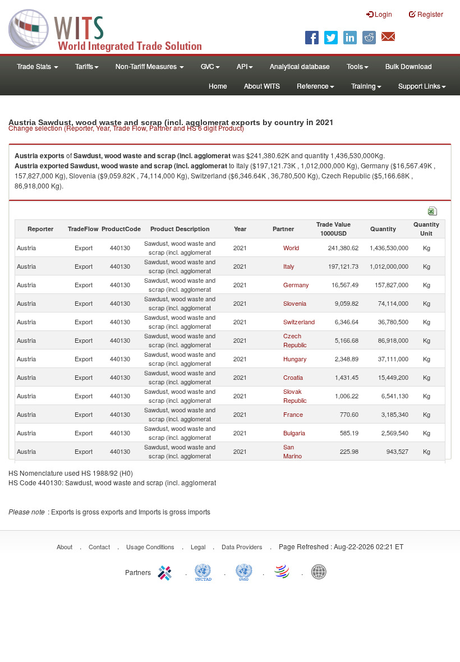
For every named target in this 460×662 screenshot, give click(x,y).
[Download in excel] (432, 209)
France (293, 414)
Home (218, 85)
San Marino (292, 451)
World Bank (321, 571)
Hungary (295, 358)
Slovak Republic (295, 395)
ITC (166, 571)
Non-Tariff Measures (147, 66)
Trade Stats (35, 66)
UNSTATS (244, 571)
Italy (289, 265)
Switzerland (299, 321)
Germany (296, 284)
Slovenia (294, 302)
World (291, 247)
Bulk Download (408, 66)
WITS (112, 28)
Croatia (293, 377)
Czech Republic (295, 340)
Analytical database (300, 66)
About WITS (262, 85)
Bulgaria (294, 432)
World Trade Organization (283, 571)
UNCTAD (205, 571)
